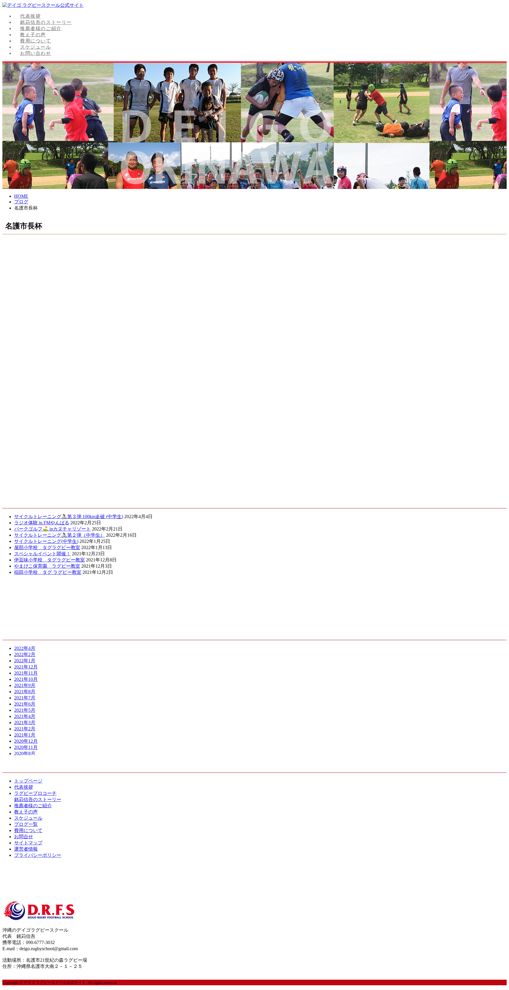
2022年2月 (24, 654)
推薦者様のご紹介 (41, 28)
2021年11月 (26, 673)
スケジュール (35, 47)
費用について (35, 40)
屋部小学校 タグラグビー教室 (47, 547)
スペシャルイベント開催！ (42, 553)
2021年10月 (26, 679)
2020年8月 (24, 753)
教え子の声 (33, 34)
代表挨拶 (30, 16)
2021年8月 (24, 691)
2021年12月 (26, 666)
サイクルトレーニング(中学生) (46, 541)
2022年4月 (24, 648)
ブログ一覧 (26, 824)
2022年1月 (24, 660)
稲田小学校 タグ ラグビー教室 (47, 572)
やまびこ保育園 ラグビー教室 (47, 566)
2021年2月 (24, 728)
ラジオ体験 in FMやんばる (41, 522)
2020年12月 (26, 741)
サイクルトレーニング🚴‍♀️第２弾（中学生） (59, 535)
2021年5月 (24, 710)
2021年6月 (24, 703)
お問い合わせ (35, 53)
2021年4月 (24, 716)
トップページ (28, 780)
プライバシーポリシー (37, 855)
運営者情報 (26, 848)
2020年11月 (26, 747)
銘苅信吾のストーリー (46, 22)
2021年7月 (24, 697)
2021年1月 (24, 734)
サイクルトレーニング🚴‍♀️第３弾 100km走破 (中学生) (68, 516)
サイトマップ (28, 842)
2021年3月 (24, 722)
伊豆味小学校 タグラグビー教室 (49, 559)
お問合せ (23, 836)
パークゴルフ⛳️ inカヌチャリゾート (52, 528)
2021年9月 (24, 685)
